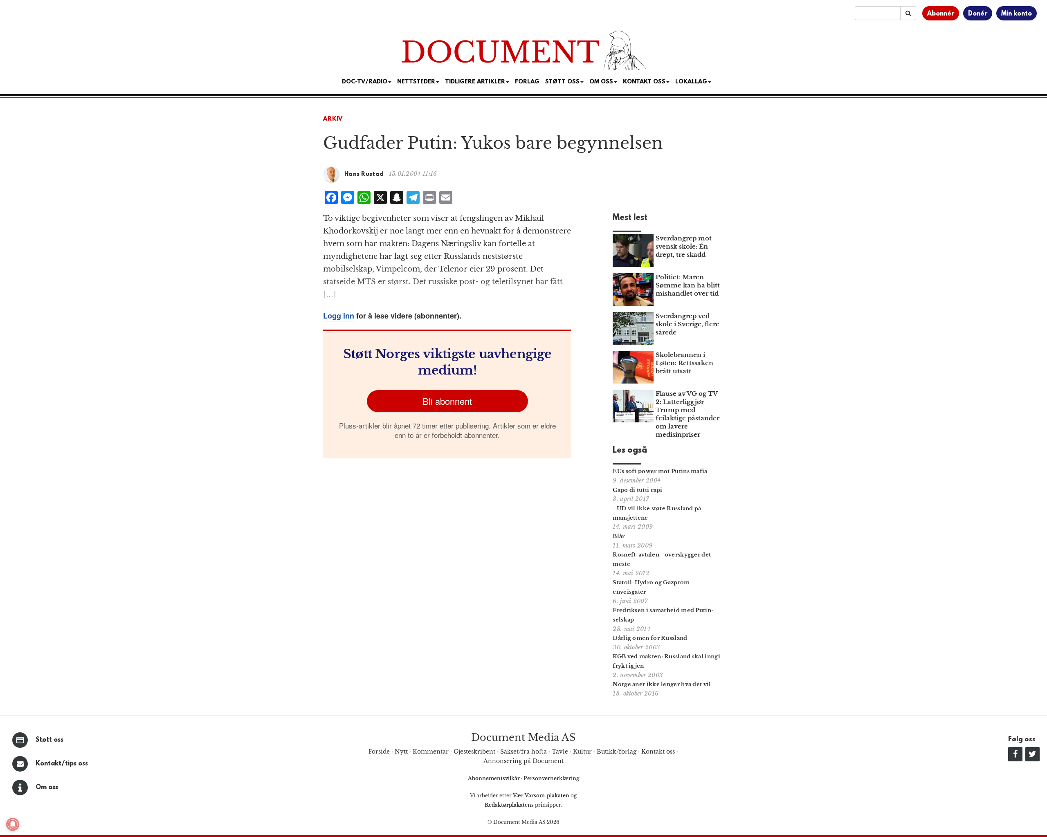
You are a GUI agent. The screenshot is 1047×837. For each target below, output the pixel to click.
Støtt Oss (562, 82)
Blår (619, 536)
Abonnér (940, 14)
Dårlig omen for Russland (650, 638)
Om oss (47, 787)
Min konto (1016, 14)
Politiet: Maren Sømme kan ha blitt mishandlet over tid (688, 285)
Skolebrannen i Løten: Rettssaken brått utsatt (684, 363)
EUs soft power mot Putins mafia (660, 471)
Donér (977, 14)
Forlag (527, 82)
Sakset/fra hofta (523, 751)
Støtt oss (49, 740)
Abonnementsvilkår (494, 778)
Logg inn (338, 315)
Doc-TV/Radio (364, 82)
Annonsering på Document (523, 761)
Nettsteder (416, 82)
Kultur (582, 751)
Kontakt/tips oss (62, 763)
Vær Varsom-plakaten (541, 795)
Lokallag (691, 82)
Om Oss (601, 82)
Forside (379, 751)
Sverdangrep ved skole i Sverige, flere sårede (687, 324)
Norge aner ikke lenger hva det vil (662, 684)
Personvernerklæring (551, 778)
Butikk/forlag (616, 751)
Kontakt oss (644, 82)
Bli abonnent (447, 401)
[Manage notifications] (12, 824)
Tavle (560, 751)
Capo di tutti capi (637, 490)
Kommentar (431, 751)
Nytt (401, 751)
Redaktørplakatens (509, 805)
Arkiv (333, 119)
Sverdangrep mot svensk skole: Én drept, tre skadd (684, 246)
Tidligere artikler (475, 82)
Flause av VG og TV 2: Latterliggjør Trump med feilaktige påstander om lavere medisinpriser (687, 414)
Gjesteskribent (474, 751)
